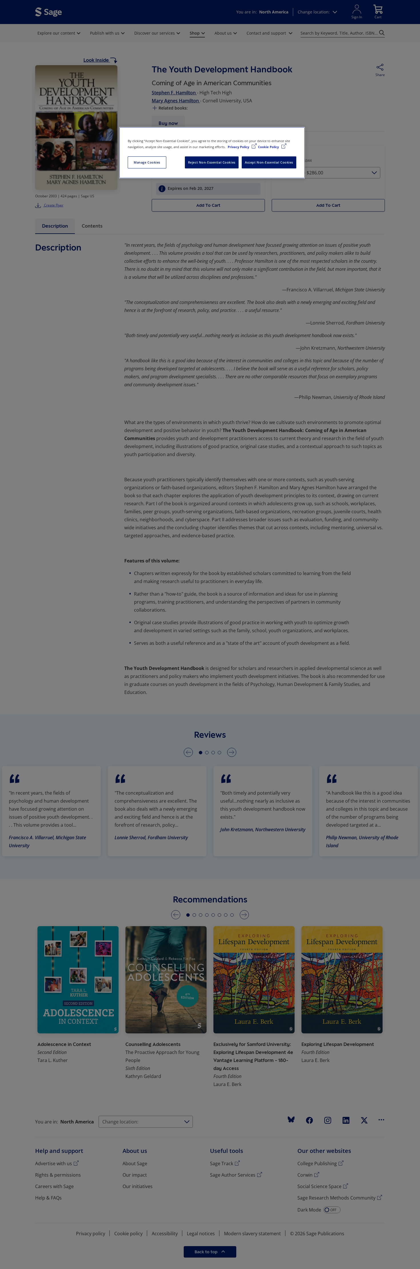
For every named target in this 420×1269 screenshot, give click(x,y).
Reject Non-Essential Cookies (211, 162)
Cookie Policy (269, 147)
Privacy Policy (239, 147)
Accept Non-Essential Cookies (269, 162)
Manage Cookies (147, 162)
